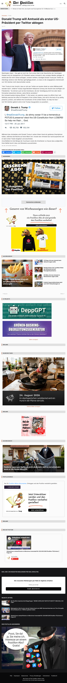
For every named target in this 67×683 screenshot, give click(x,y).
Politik (9, 15)
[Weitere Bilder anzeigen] (33, 406)
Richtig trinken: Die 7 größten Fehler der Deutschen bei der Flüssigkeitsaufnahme (53, 269)
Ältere (62, 293)
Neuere (5, 293)
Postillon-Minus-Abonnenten (17, 483)
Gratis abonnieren (33, 589)
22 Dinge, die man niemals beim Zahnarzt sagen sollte (52, 261)
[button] (2, 3)
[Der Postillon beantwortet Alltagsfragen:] (6, 603)
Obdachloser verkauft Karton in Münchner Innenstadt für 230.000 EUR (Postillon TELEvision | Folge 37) (33, 552)
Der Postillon (33, 678)
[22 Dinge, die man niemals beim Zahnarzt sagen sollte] (39, 262)
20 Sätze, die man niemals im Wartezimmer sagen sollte (52, 275)
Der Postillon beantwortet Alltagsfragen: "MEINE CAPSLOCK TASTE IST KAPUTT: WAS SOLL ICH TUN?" (37, 601)
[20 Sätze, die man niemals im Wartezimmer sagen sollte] (39, 277)
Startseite (4, 15)
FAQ (11, 675)
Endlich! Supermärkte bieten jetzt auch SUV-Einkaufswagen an (53, 283)
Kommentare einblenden (33, 202)
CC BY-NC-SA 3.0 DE (28, 680)
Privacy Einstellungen (35, 675)
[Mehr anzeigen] (54, 152)
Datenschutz (24, 675)
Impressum (17, 675)
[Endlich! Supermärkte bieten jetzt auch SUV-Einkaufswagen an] (39, 284)
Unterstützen (46, 675)
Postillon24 (54, 675)
